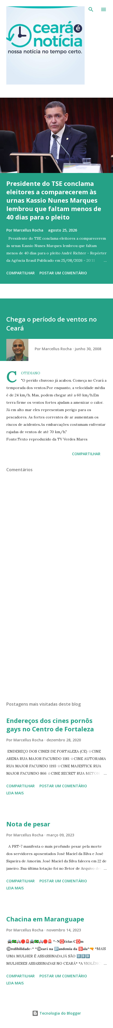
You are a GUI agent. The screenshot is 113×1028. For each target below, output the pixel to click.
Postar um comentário (63, 272)
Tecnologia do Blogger (59, 1013)
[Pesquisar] (91, 9)
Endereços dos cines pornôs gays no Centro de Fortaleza (50, 724)
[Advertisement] (56, 647)
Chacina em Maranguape (45, 919)
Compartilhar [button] (20, 272)
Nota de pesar (28, 824)
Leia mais (15, 792)
